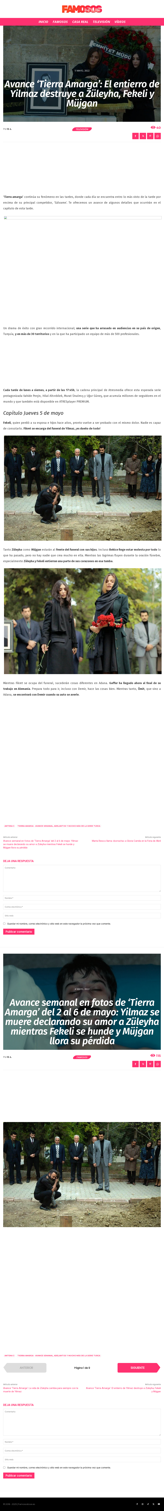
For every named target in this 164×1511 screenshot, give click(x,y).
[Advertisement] (82, 170)
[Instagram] (142, 1504)
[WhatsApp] (157, 136)
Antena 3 (9, 826)
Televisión (82, 129)
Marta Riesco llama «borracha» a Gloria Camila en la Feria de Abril (126, 840)
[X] (143, 136)
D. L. (9, 129)
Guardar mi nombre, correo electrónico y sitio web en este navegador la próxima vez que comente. (59, 923)
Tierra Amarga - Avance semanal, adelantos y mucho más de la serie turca (58, 826)
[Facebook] (135, 136)
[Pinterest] (150, 136)
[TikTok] (148, 1504)
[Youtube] (159, 1504)
